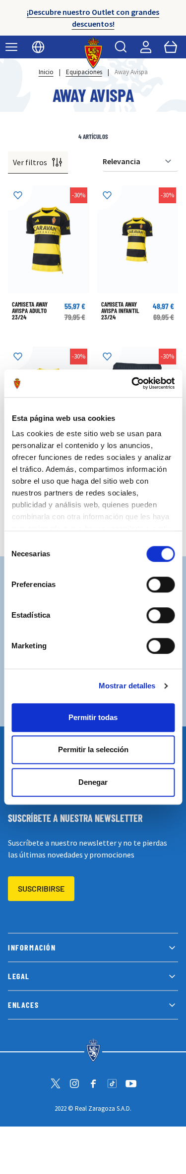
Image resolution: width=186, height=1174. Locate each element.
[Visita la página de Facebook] (93, 1083)
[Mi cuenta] (145, 47)
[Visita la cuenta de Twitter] (55, 1083)
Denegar (93, 782)
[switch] (160, 584)
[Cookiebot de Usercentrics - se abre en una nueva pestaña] (132, 383)
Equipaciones (84, 72)
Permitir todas (93, 717)
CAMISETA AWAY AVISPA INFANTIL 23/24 (120, 310)
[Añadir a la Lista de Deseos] (20, 197)
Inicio (46, 72)
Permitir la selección (93, 749)
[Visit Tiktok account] (112, 1083)
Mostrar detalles (127, 685)
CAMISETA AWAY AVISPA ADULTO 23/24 (30, 310)
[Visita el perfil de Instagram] (74, 1083)
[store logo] (93, 53)
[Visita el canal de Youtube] (131, 1083)
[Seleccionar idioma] (38, 47)
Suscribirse (41, 888)
